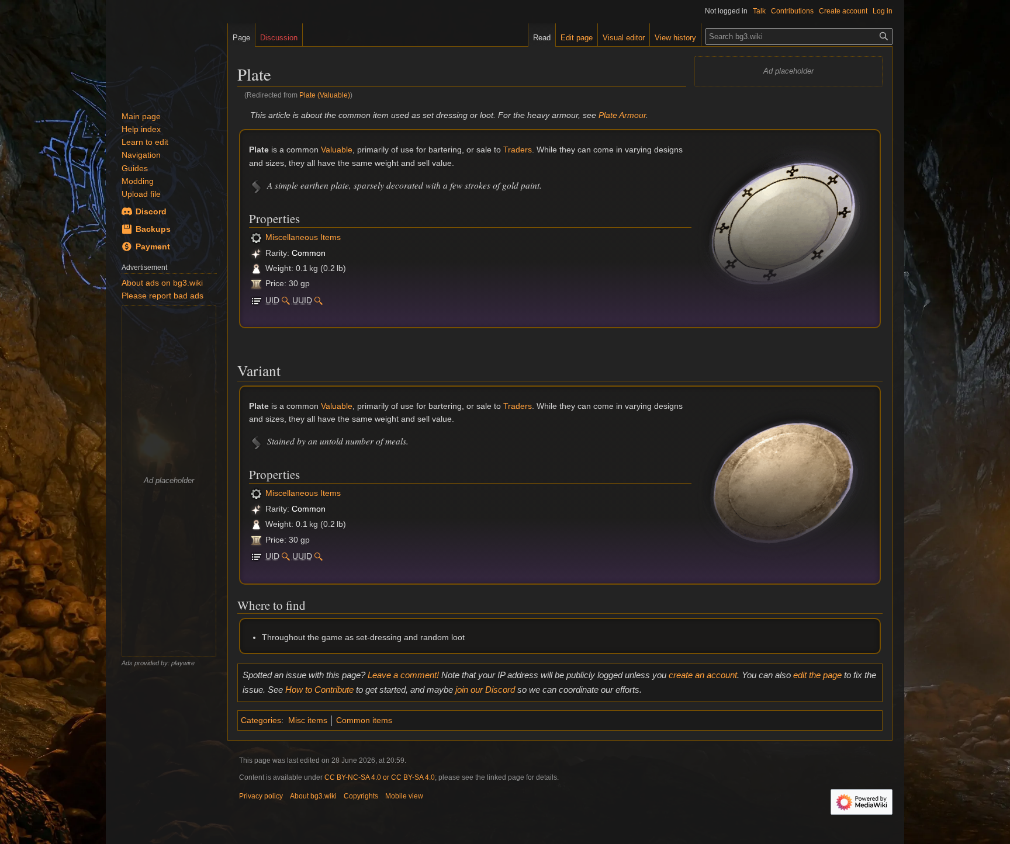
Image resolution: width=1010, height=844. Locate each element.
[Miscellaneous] (256, 237)
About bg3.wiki (313, 796)
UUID (302, 300)
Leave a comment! (403, 675)
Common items (364, 720)
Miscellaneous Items (303, 237)
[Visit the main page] (166, 58)
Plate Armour (622, 115)
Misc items (307, 720)
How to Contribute (319, 689)
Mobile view (404, 796)
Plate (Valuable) (324, 95)
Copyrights (361, 796)
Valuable (336, 149)
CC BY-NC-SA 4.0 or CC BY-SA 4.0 (379, 777)
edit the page (817, 675)
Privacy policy (261, 796)
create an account (703, 675)
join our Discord (485, 689)
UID (272, 300)
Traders (517, 149)
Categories (261, 720)
